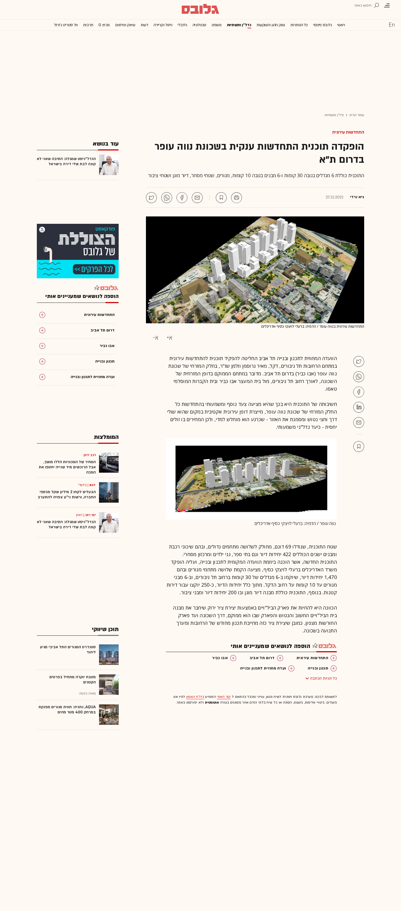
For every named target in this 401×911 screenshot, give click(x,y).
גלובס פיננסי (322, 25)
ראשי (341, 25)
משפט (217, 25)
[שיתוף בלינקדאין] (358, 407)
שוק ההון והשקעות (271, 25)
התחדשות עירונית (348, 132)
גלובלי (182, 25)
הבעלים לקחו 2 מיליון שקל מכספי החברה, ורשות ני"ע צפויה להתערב (67, 494)
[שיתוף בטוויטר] (151, 197)
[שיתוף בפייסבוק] (181, 197)
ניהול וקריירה (163, 25)
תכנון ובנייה (318, 668)
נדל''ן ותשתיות (239, 25)
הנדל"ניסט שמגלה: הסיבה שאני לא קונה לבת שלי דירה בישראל (66, 161)
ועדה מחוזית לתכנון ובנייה (263, 668)
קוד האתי (224, 697)
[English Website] (391, 24)
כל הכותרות (299, 25)
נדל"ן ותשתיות (334, 115)
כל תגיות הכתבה (323, 678)
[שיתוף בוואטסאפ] (166, 197)
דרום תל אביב (262, 657)
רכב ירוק (89, 455)
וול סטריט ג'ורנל (66, 25)
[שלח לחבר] (358, 422)
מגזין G (104, 25)
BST (92, 485)
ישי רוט (90, 515)
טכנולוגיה (199, 25)
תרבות (88, 25)
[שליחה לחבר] (197, 197)
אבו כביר (220, 657)
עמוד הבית (356, 115)
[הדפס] (236, 197)
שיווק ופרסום (125, 25)
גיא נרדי (357, 197)
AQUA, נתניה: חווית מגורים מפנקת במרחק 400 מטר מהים (67, 709)
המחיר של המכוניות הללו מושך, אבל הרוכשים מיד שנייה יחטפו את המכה (67, 467)
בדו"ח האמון (195, 697)
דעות (144, 25)
